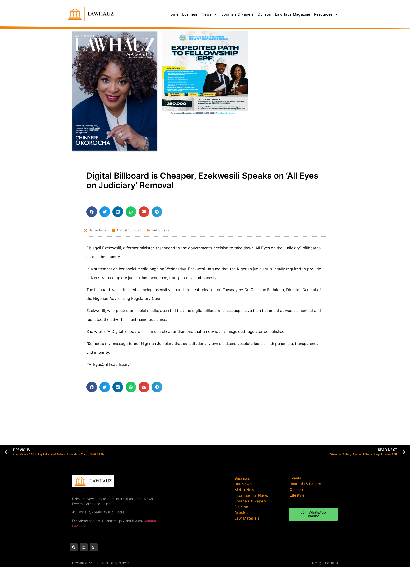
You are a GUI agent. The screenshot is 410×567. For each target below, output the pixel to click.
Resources (323, 14)
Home (173, 14)
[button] (91, 211)
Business (190, 14)
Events (295, 478)
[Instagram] (84, 547)
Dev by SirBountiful (325, 563)
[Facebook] (74, 547)
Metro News (161, 230)
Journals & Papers (237, 14)
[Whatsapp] (94, 547)
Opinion (264, 14)
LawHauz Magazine (292, 14)
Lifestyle (297, 495)
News (206, 14)
